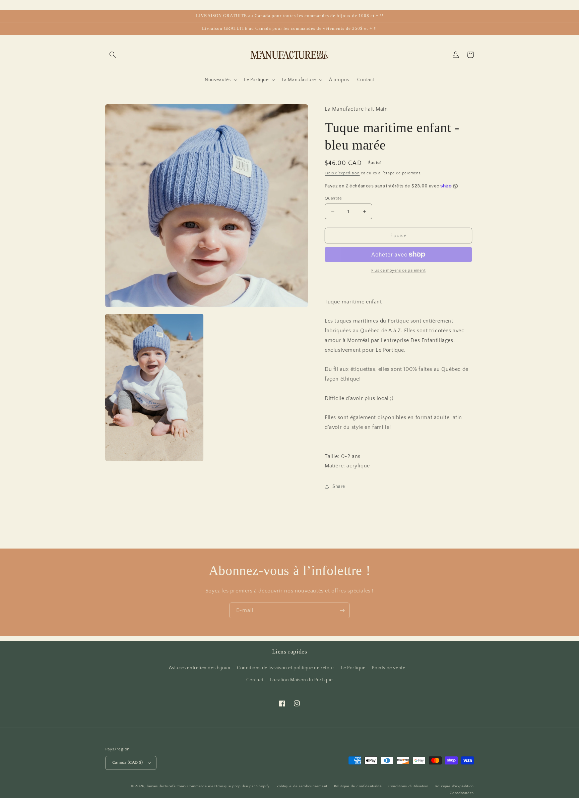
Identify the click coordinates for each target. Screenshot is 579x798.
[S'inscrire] (342, 610)
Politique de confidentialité (358, 786)
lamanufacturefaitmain (166, 786)
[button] (112, 54)
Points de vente (388, 668)
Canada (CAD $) (127, 762)
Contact (254, 680)
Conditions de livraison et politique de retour (285, 668)
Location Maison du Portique (301, 680)
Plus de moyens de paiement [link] (398, 270)
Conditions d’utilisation (408, 786)
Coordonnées (462, 793)
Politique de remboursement (301, 786)
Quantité (333, 198)
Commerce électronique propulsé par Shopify (228, 786)
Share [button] (338, 486)
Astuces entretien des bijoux (200, 668)
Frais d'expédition (342, 173)
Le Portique (353, 668)
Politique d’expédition (454, 786)
